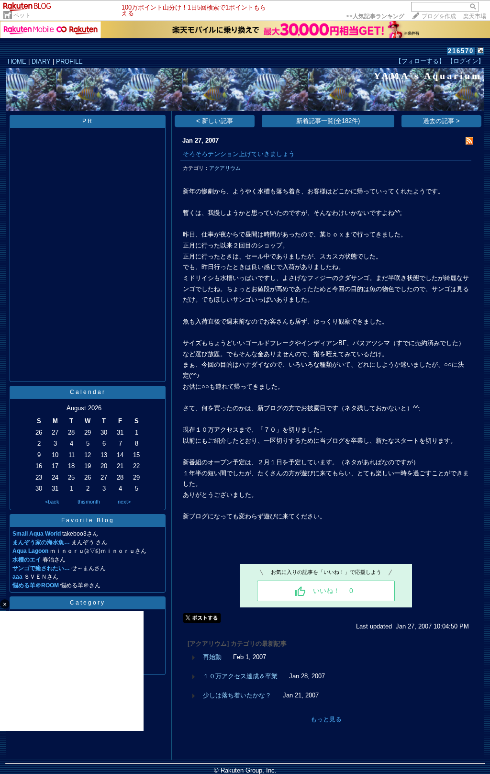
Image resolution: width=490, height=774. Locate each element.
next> (124, 502)
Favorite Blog (87, 520)
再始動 (212, 657)
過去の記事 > (441, 120)
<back (52, 502)
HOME (17, 61)
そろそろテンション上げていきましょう (239, 153)
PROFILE (69, 61)
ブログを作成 (439, 16)
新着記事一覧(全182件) (328, 120)
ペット (22, 15)
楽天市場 (474, 16)
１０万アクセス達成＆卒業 (240, 676)
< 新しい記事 (214, 120)
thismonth (89, 502)
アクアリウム (225, 168)
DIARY (41, 61)
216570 (461, 51)
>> (375, 16)
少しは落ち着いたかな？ (237, 695)
